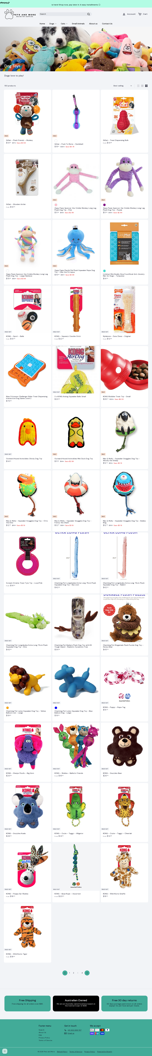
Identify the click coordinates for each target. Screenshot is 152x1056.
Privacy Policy (44, 1038)
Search (41, 1030)
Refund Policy (62, 1052)
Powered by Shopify (104, 1052)
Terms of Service (45, 1040)
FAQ (40, 1035)
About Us (42, 1032)
